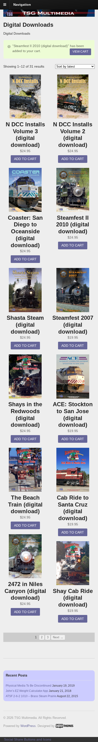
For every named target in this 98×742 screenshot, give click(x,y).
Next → (58, 637)
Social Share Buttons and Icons (27, 739)
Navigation (22, 4)
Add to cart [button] (25, 159)
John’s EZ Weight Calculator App (27, 691)
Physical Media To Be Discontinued (28, 685)
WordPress (28, 726)
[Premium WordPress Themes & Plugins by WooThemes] (64, 726)
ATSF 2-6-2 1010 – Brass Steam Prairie (31, 696)
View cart (80, 51)
